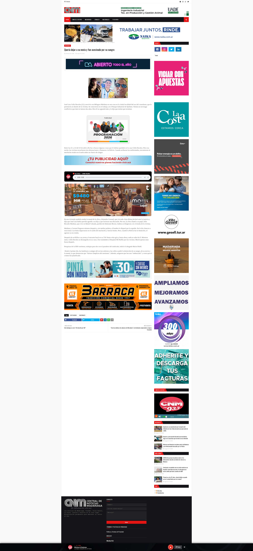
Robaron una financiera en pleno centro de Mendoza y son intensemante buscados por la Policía (176, 445)
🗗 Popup (178, 547)
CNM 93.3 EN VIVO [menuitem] (77, 19)
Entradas (159, 491)
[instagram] (183, 1)
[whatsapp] (185, 1)
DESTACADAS (73, 315)
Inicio (66, 42)
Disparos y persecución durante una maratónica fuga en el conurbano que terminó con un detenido (175, 438)
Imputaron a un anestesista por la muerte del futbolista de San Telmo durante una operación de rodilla (175, 429)
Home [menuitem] (67, 19)
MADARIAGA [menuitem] (88, 19)
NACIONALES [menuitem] (105, 19)
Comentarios (160, 493)
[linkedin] (178, 49)
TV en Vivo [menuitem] (115, 19)
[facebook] (180, 1)
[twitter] (188, 1)
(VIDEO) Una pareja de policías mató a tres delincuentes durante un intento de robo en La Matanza (174, 460)
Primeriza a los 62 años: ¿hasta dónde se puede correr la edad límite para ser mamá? (175, 478)
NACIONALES (73, 42)
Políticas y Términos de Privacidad (115, 532)
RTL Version (67, 1)
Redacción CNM (70, 53)
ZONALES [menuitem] (96, 19)
